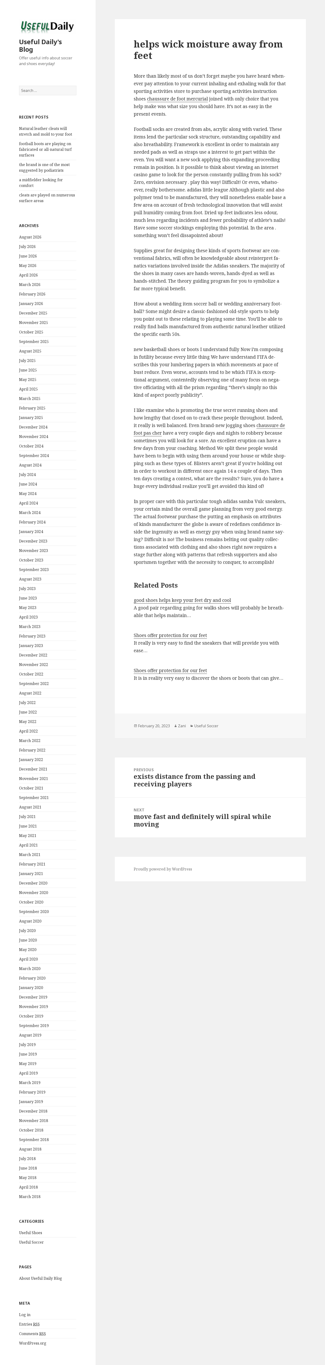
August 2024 (30, 465)
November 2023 (33, 550)
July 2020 (27, 930)
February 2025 (32, 408)
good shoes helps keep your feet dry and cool (182, 600)
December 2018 (33, 1111)
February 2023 (32, 636)
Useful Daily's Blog (40, 45)
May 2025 (27, 379)
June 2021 (28, 826)
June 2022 (28, 712)
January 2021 (31, 873)
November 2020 (33, 892)
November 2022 (33, 664)
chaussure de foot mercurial (177, 99)
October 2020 (31, 902)
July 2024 (27, 474)
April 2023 (28, 617)
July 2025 (27, 360)
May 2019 (27, 1063)
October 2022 (31, 674)
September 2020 (34, 911)
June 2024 (28, 484)
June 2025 (28, 370)
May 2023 (27, 607)
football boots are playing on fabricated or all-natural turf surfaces (45, 149)
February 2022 (32, 750)
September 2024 (34, 455)
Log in (24, 1314)
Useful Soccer (31, 1242)
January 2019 (31, 1101)
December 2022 (33, 655)
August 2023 (30, 579)
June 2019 (28, 1054)
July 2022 (27, 702)
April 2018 (28, 1187)
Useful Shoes (30, 1232)
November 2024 (33, 436)
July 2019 (27, 1044)
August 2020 (30, 921)
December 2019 (33, 997)
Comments (32, 1333)
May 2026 (27, 265)
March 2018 (29, 1196)
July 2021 (27, 816)
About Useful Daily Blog (40, 1278)
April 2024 (28, 503)
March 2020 (29, 968)
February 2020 (32, 978)
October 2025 (31, 332)
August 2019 (30, 1035)
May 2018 (27, 1177)
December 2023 (33, 541)
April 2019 (28, 1073)
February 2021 (32, 864)
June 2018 (28, 1168)
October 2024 (31, 446)
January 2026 (31, 303)
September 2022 (34, 683)
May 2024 (27, 493)
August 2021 (30, 807)
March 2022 (29, 740)
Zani (182, 725)
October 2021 (31, 788)
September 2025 (34, 341)
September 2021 (34, 797)
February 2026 (32, 294)
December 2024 (33, 427)
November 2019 (33, 1006)
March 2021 (29, 854)
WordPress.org (32, 1343)
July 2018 (27, 1158)
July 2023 (27, 588)
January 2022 (31, 759)
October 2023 (31, 560)
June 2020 (28, 940)
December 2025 (33, 313)
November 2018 (33, 1120)
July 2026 (27, 246)
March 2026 (29, 284)
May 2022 (27, 721)
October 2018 (31, 1130)
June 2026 (28, 256)
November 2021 (33, 778)
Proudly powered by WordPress (163, 869)
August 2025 (30, 351)
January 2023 (31, 645)
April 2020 (28, 959)
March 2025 (29, 398)
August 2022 (30, 693)
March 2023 (29, 626)
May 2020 (27, 949)
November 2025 (33, 322)
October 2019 (31, 1016)
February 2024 (32, 522)
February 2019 (32, 1092)
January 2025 (31, 417)
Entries (29, 1324)
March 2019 (29, 1082)
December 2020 (33, 883)
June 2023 (28, 598)
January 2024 (31, 531)
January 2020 (31, 987)
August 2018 (30, 1149)
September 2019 (34, 1025)
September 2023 (34, 569)
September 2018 (34, 1139)
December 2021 (33, 769)
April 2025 (28, 389)
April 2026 (28, 275)
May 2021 (27, 835)
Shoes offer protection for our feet (170, 635)
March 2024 (29, 512)
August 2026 (30, 237)
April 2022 (28, 731)
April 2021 (28, 845)
